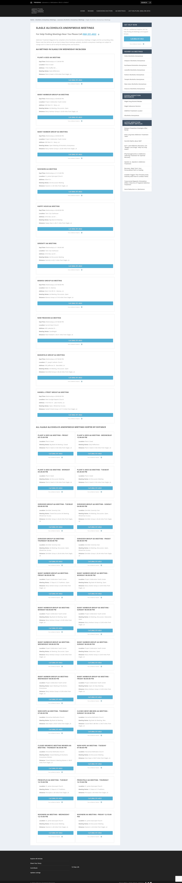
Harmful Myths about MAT (133, 141)
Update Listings (35, 873)
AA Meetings (120, 11)
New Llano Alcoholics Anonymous (135, 84)
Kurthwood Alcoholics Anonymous (135, 65)
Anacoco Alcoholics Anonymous (134, 89)
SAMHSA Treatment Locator (133, 111)
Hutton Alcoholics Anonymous (134, 75)
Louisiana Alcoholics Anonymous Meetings (70, 20)
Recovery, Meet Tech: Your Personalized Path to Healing (133, 169)
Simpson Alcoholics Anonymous (134, 61)
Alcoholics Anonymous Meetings (45, 20)
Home (82, 11)
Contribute (33, 868)
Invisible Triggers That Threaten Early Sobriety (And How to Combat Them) (136, 175)
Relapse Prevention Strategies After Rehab (135, 129)
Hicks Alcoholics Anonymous (133, 56)
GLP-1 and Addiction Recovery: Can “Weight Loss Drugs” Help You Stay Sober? (135, 147)
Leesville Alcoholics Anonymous (134, 70)
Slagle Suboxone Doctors (132, 106)
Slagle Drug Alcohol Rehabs (133, 101)
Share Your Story (35, 863)
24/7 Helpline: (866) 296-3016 (139, 11)
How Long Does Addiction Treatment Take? (136, 135)
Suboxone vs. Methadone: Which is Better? (55, 2)
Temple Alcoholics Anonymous (134, 79)
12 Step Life (75, 867)
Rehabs (91, 11)
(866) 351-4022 (89, 34)
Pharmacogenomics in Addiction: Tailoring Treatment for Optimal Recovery (135, 155)
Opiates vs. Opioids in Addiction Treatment (134, 162)
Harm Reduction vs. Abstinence (134, 189)
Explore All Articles (36, 859)
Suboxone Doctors (104, 11)
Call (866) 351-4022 (75, 80)
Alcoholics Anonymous (131, 115)
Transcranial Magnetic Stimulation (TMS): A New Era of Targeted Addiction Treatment (137, 182)
